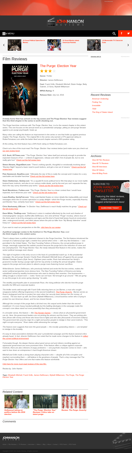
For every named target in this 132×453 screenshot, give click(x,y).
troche (55, 125)
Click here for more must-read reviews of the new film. (25, 364)
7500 (94, 109)
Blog (44, 444)
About (49, 444)
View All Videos (98, 170)
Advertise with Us (96, 56)
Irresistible (96, 105)
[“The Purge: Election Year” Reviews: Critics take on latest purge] (45, 401)
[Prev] (4, 45)
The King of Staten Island (102, 112)
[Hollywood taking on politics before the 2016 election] (16, 401)
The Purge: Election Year (58, 66)
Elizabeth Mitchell (15, 375)
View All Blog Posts (99, 173)
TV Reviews (22, 444)
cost (67, 232)
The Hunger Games (42, 313)
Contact (55, 444)
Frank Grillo (28, 375)
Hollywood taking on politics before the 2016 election (14, 412)
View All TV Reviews (100, 163)
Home (4, 444)
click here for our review (50, 227)
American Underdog (100, 99)
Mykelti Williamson (57, 375)
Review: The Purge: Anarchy (73, 410)
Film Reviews (12, 444)
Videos (38, 444)
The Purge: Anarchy (64, 292)
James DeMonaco (41, 375)
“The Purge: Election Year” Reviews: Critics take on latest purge (44, 412)
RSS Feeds (63, 444)
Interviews (31, 444)
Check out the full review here (28, 160)
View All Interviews (99, 167)
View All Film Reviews (101, 160)
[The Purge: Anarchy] (73, 401)
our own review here (11, 151)
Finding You (97, 102)
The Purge (70, 375)
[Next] (128, 45)
